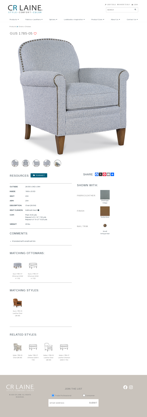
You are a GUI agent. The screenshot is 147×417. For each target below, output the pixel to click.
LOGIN (135, 4)
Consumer (90, 395)
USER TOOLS (111, 4)
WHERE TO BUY (124, 4)
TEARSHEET (40, 175)
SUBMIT (93, 403)
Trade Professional (62, 395)
